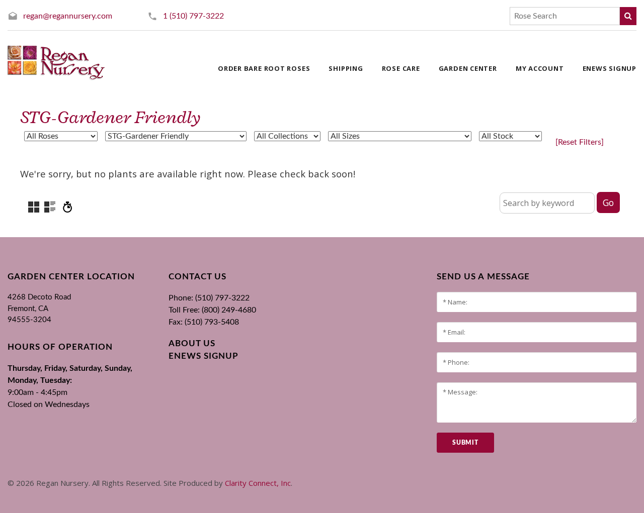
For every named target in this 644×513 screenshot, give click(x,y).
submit (465, 443)
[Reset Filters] (579, 142)
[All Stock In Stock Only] (510, 136)
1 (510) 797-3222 (193, 16)
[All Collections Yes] (287, 136)
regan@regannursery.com (67, 16)
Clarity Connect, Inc (258, 483)
